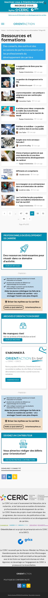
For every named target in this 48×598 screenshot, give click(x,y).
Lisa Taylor (22, 132)
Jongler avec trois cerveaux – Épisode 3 (28, 141)
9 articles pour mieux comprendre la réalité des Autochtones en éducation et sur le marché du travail (30, 112)
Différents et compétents (27, 171)
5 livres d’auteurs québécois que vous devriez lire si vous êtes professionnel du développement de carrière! (30, 156)
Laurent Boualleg (25, 146)
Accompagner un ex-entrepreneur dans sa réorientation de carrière (30, 185)
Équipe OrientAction (26, 72)
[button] (24, 6)
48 (27, 213)
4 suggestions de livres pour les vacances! (29, 67)
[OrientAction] (24, 573)
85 (24, 219)
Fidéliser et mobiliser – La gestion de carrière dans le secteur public (30, 127)
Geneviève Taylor (25, 101)
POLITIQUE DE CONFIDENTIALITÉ (16, 580)
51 (43, 213)
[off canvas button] (2, 24)
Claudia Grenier (24, 174)
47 (21, 213)
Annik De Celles (24, 190)
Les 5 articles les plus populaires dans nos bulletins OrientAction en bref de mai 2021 (30, 199)
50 (38, 213)
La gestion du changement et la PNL (29, 80)
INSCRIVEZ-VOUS (24, 5)
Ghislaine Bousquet (25, 85)
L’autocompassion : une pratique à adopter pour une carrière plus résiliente (30, 95)
